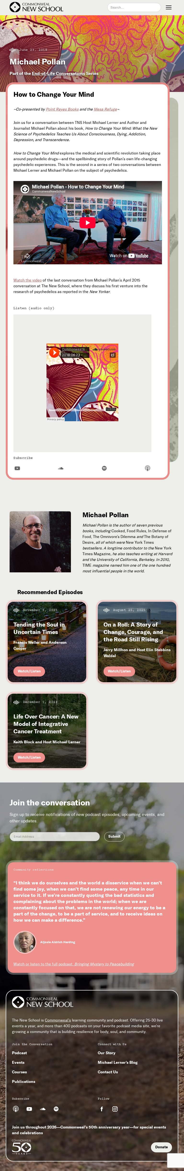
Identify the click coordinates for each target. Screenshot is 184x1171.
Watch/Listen (29, 671)
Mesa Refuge (105, 109)
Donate (161, 1147)
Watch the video (27, 280)
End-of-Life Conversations (58, 73)
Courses (19, 1072)
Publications (23, 1081)
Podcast (19, 1052)
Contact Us (108, 1072)
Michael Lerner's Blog (118, 1062)
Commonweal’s (58, 1020)
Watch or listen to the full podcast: (73, 964)
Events (18, 1062)
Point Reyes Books (62, 109)
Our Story (106, 1052)
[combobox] (134, 7)
